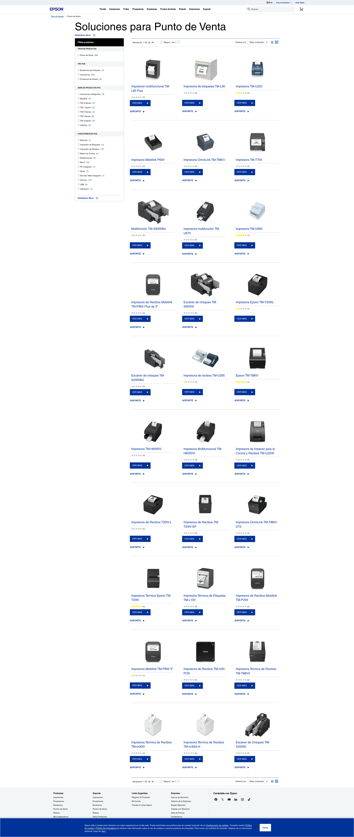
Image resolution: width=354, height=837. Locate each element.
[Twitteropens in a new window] (222, 799)
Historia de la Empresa (181, 801)
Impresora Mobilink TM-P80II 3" (152, 669)
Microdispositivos (60, 817)
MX (271, 2)
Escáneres (58, 805)
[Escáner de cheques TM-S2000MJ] (153, 358)
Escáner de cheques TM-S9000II (200, 304)
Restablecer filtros (83, 35)
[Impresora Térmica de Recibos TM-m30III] (153, 725)
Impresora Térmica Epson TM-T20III (151, 598)
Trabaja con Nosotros (180, 809)
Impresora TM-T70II (249, 160)
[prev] (161, 42)
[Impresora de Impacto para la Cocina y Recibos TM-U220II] (257, 431)
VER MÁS (137, 103)
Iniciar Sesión (299, 2)
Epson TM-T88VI (247, 375)
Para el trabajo (57, 16)
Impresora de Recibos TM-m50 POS (204, 671)
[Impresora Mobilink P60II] (153, 142)
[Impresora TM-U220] (257, 69)
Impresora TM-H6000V (146, 449)
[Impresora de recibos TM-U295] (205, 358)
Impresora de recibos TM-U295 (204, 375)
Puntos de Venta (60, 809)
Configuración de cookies (217, 825)
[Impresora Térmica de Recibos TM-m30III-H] (205, 725)
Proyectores (58, 801)
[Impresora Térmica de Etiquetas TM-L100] (205, 578)
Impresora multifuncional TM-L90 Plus (150, 88)
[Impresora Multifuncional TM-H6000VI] (205, 431)
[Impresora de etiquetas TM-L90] (205, 69)
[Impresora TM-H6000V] (153, 431)
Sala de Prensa (177, 813)
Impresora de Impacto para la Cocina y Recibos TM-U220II (255, 451)
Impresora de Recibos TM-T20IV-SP (201, 524)
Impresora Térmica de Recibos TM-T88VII (256, 671)
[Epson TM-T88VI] (257, 358)
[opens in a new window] (249, 799)
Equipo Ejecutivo (178, 805)
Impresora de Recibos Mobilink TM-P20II (256, 598)
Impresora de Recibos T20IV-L (151, 522)
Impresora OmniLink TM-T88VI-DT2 (257, 524)
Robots (56, 813)
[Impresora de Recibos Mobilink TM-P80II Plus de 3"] (153, 285)
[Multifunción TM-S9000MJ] (153, 211)
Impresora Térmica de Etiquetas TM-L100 (204, 598)
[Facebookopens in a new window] (215, 799)
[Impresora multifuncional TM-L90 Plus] (153, 69)
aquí (104, 831)
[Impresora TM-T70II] (257, 142)
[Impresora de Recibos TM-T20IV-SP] (205, 505)
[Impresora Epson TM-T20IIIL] (257, 285)
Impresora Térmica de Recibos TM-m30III (151, 744)
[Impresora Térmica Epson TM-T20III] (153, 578)
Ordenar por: (241, 42)
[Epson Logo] (57, 9)
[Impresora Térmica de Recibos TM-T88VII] (257, 651)
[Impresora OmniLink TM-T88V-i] (205, 142)
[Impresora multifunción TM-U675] (205, 211)
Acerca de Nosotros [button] (283, 2)
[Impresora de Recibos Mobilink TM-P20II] (257, 578)
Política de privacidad (105, 828)
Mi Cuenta (136, 801)
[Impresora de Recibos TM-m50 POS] (205, 651)
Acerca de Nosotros (179, 797)
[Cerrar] (265, 827)
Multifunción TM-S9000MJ (148, 229)
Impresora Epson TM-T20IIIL (255, 302)
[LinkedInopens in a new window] (235, 799)
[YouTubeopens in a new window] (229, 799)
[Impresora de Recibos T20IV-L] (153, 505)
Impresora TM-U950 (249, 229)
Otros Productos (100, 817)
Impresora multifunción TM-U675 (201, 231)
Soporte (135, 111)
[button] (272, 42)
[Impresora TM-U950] (257, 211)
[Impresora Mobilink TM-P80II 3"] (153, 651)
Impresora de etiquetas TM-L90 (204, 86)
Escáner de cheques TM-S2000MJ (148, 378)
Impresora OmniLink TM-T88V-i (204, 160)
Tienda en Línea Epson (142, 805)
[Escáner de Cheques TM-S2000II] (257, 725)
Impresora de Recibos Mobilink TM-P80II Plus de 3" (151, 304)
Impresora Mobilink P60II (147, 160)
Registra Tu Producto (141, 797)
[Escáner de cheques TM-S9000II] (205, 285)
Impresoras (58, 797)
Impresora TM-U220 (249, 86)
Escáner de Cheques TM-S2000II (253, 744)
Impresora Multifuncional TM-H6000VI (202, 451)
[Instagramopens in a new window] (242, 799)
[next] (178, 42)
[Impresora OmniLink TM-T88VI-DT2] (257, 505)
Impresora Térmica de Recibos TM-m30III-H (203, 744)
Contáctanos (176, 817)
